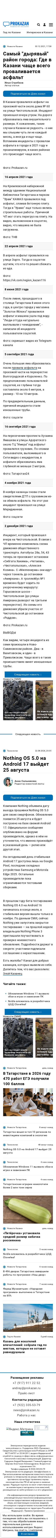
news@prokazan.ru (26, 1410)
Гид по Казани (14, 1337)
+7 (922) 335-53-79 (26, 1405)
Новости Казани (15, 46)
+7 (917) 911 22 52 (26, 1383)
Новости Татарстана (16, 1068)
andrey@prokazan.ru (26, 1388)
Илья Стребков (14, 82)
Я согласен (27, 1533)
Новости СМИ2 (12, 679)
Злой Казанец (12, 973)
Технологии (12, 751)
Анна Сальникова (25, 781)
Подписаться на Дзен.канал (28, 93)
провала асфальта (24, 367)
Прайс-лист (26, 1393)
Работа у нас (26, 1415)
